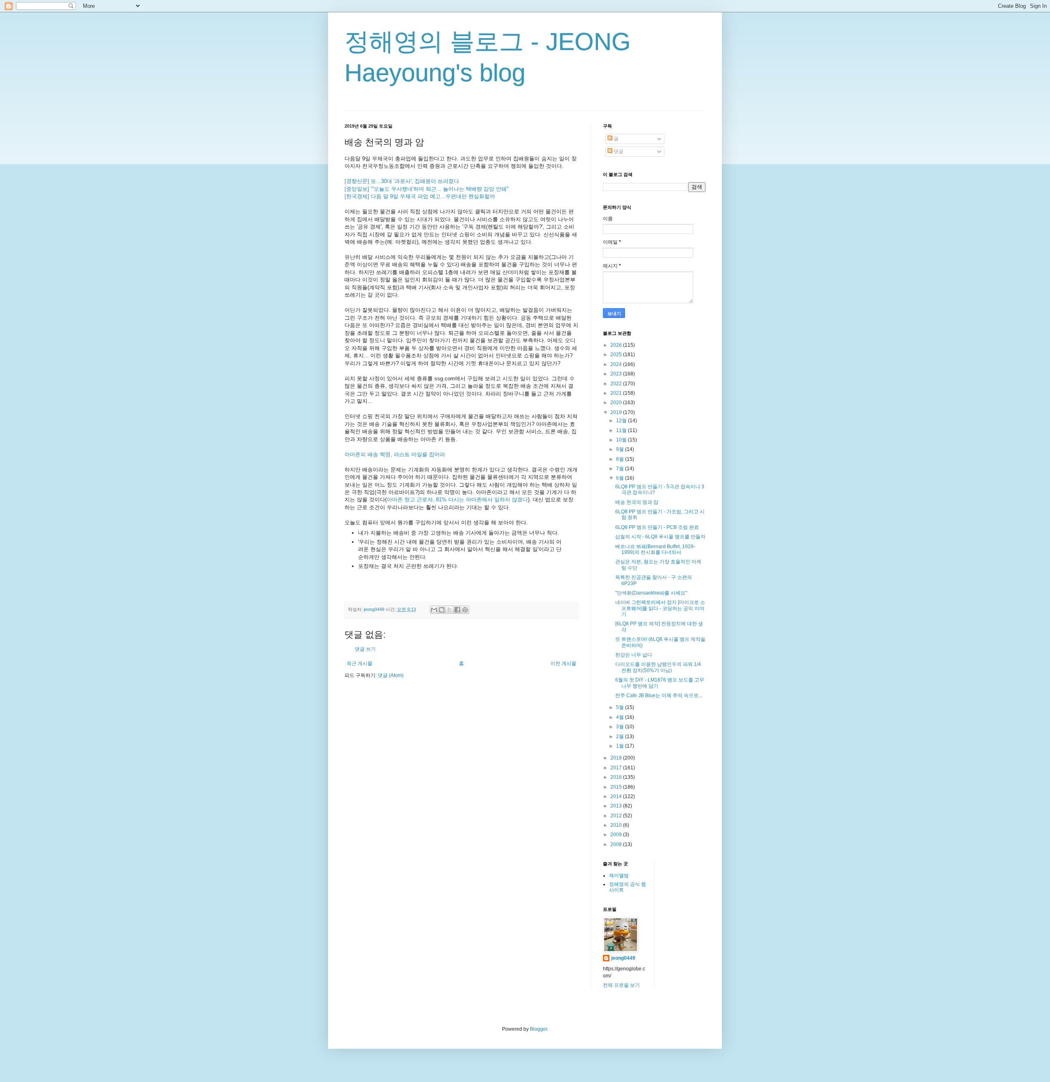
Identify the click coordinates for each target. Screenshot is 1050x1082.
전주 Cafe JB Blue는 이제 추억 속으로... (658, 695)
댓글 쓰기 (365, 649)
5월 (620, 707)
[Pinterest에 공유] (465, 610)
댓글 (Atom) (391, 675)
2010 (616, 825)
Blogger (538, 1029)
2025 (616, 354)
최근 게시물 (359, 663)
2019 (616, 412)
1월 (620, 746)
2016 (616, 777)
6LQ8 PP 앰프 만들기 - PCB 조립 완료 (657, 527)
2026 (616, 345)
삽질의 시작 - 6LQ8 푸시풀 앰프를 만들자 (660, 537)
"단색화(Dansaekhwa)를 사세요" (651, 593)
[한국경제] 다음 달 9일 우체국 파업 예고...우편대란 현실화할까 (420, 196)
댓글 (617, 151)
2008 (616, 844)
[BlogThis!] (442, 610)
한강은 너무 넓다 (633, 655)
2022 (616, 384)
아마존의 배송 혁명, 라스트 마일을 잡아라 (395, 454)
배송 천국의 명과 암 (636, 502)
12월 (622, 420)
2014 (616, 796)
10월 (622, 440)
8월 (620, 459)
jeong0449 (623, 958)
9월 (620, 449)
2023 (616, 374)
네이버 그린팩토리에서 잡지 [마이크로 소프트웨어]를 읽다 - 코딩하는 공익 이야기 (660, 608)
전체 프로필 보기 (621, 985)
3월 (620, 727)
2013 (616, 806)
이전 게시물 (563, 663)
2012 (616, 816)
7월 (620, 468)
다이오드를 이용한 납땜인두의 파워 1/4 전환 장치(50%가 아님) (658, 667)
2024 (616, 364)
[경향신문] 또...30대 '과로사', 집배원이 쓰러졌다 (402, 181)
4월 (620, 717)
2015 (616, 787)
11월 (622, 430)
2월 (620, 736)
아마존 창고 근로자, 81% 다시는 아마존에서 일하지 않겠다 (457, 499)
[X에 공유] (449, 610)
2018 (616, 758)
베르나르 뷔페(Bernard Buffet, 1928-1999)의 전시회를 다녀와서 (655, 549)
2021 (616, 393)
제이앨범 (619, 875)
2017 (616, 768)
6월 (620, 478)
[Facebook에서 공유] (457, 610)
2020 (616, 402)
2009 (616, 834)
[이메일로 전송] (434, 610)
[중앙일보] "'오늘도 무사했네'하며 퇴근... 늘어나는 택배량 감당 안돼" (427, 189)
